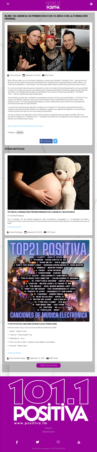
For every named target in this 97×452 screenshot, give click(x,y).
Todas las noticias (48, 365)
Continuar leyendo (14, 227)
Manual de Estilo (48, 431)
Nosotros (48, 428)
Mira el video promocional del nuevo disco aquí (25, 126)
